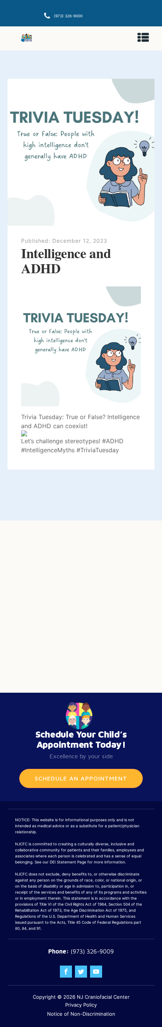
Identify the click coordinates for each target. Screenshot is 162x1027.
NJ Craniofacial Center (103, 997)
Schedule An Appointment (81, 778)
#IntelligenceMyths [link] (48, 450)
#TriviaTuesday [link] (97, 450)
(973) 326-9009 (92, 951)
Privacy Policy (81, 1005)
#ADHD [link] (113, 441)
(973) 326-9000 (68, 16)
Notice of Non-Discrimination (81, 1014)
